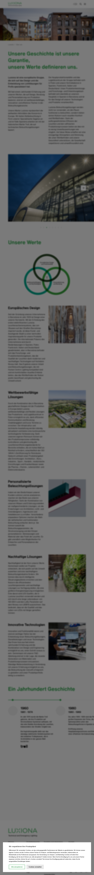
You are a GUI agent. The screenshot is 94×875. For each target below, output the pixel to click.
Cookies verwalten (35, 867)
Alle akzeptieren (17, 867)
